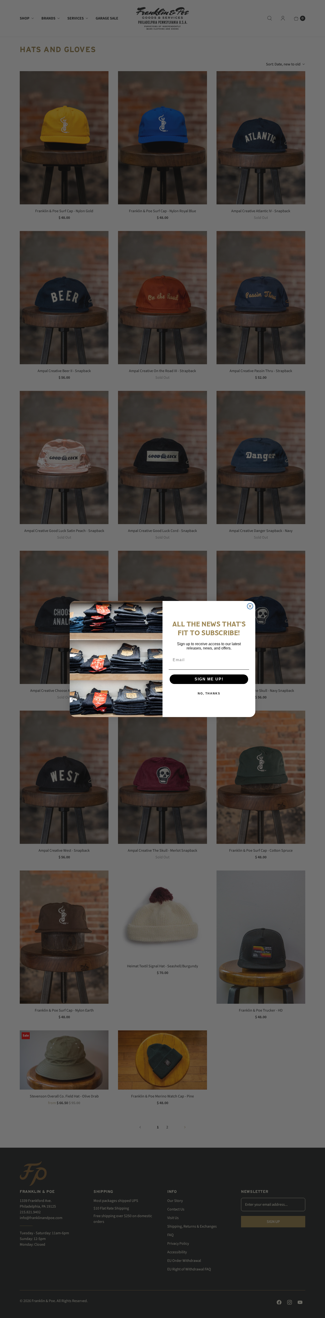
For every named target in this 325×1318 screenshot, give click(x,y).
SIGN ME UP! (209, 679)
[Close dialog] (250, 606)
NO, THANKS (209, 693)
